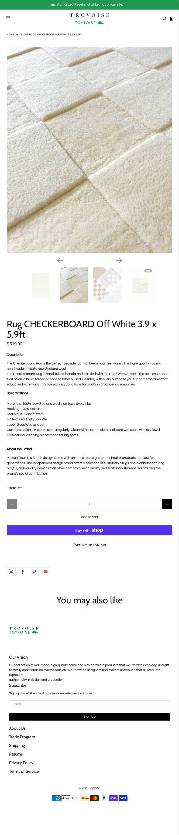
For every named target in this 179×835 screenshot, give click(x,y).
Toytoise (94, 788)
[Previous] (59, 260)
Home (10, 34)
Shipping (17, 745)
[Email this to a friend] (45, 571)
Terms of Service (24, 771)
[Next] (119, 260)
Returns (16, 754)
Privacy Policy (21, 762)
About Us (17, 728)
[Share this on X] (11, 571)
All (22, 34)
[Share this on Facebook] (22, 571)
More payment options (89, 544)
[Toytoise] (89, 18)
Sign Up (89, 716)
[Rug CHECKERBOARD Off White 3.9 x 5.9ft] (89, 150)
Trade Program (22, 736)
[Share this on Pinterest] (34, 571)
